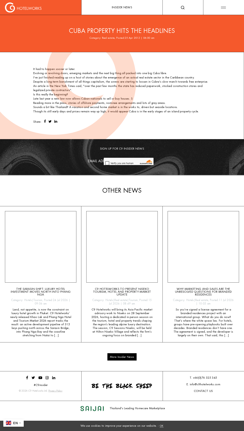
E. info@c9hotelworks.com (203, 384)
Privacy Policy (55, 391)
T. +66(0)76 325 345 (203, 377)
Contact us (203, 391)
